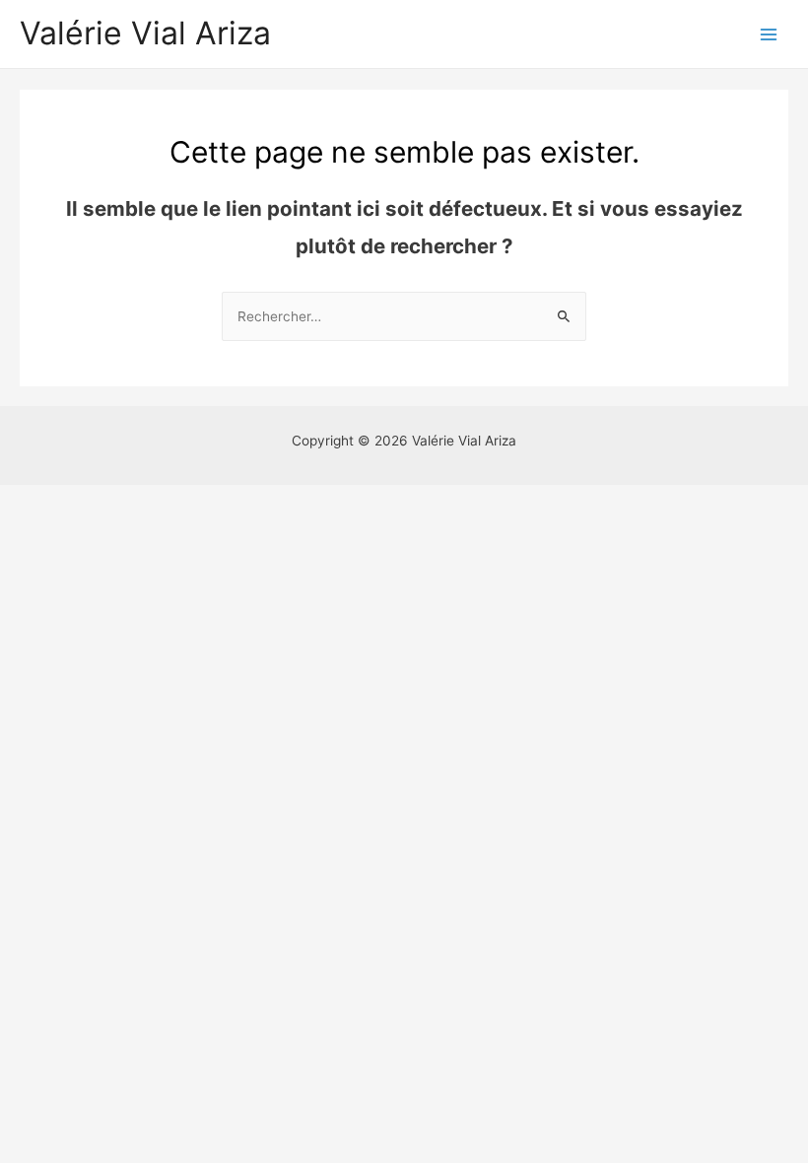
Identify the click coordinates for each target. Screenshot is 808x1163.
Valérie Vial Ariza (145, 33)
